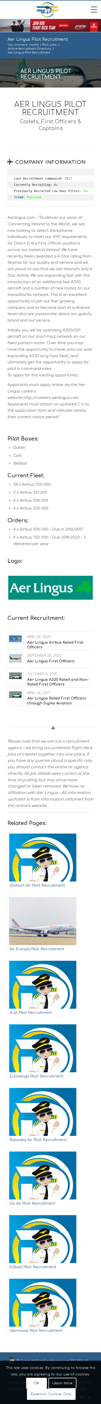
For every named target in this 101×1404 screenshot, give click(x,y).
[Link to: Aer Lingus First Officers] (15, 658)
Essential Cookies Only (51, 1394)
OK (36, 1383)
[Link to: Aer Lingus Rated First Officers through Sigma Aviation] (15, 694)
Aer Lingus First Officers (50, 661)
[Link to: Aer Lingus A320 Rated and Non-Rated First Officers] (15, 676)
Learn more (62, 1383)
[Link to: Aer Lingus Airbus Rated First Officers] (15, 638)
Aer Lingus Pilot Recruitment (38, 39)
